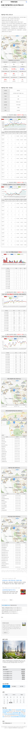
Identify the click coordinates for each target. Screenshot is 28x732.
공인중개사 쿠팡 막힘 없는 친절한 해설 (12, 580)
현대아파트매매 (10, 715)
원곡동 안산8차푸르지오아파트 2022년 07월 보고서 (11, 610)
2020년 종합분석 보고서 (13, 675)
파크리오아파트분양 (11, 714)
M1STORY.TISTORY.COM (16, 726)
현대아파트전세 (15, 715)
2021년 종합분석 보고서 (13, 677)
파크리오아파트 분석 (19, 714)
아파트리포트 (14, 2)
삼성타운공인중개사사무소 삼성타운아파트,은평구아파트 (10, 590)
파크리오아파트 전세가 (20, 709)
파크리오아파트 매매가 (17, 712)
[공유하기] (5, 600)
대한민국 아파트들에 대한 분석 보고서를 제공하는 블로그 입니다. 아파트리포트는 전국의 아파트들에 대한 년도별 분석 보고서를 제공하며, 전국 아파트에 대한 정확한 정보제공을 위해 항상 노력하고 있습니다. (11, 627)
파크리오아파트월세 (21, 716)
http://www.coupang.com (8, 578)
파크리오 (6, 714)
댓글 (2, 617)
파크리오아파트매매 (14, 716)
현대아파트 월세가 (7, 716)
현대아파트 (14, 709)
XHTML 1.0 (25, 726)
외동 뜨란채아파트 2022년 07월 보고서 (9, 611)
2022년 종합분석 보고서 (6, 605)
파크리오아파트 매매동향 (7, 709)
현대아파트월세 (9, 712)
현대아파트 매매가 (12, 711)
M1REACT (5, 726)
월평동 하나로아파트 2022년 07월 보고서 (9, 613)
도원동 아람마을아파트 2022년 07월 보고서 (12, 5)
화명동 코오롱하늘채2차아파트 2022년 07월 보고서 (11, 607)
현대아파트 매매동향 (19, 711)
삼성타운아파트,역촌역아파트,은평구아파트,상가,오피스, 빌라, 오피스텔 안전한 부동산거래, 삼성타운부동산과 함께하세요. (10, 592)
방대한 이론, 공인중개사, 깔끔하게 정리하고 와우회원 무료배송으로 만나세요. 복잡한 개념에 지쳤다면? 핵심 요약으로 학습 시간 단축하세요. (14, 583)
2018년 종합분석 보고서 (13, 673)
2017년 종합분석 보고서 (13, 671)
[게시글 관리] (6, 600)
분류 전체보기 (13, 669)
